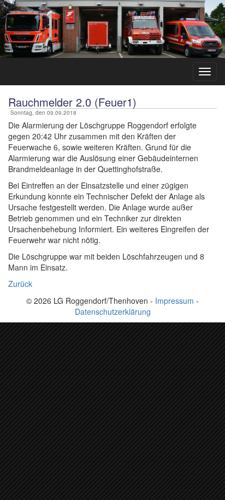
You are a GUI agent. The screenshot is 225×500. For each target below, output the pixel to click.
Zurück (20, 283)
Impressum (174, 300)
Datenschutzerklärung (113, 311)
